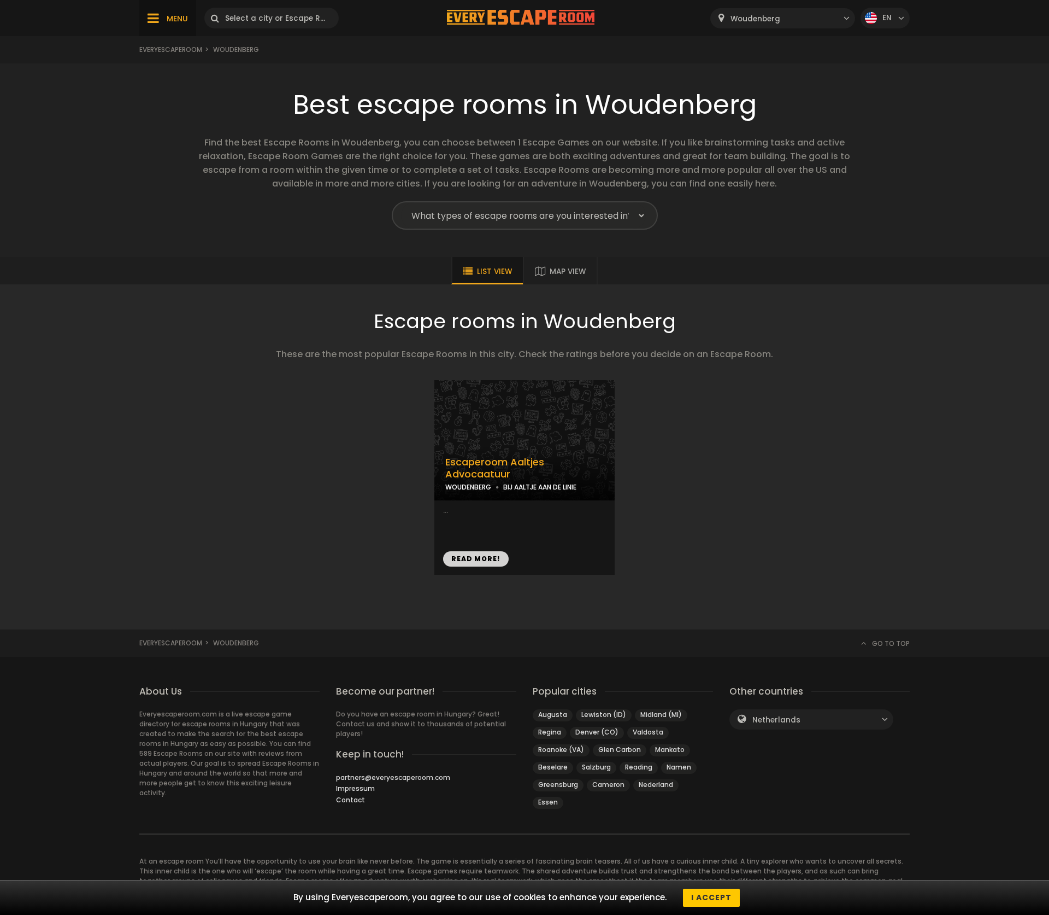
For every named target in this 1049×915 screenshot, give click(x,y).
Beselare (553, 767)
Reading (638, 767)
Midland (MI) (661, 714)
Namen (679, 767)
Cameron (608, 784)
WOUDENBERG (468, 487)
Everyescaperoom (170, 49)
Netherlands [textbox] (776, 720)
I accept (711, 897)
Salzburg (596, 767)
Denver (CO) (596, 732)
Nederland (656, 784)
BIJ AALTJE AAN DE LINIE (539, 487)
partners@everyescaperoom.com (393, 777)
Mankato (670, 749)
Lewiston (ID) (603, 714)
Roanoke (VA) (561, 749)
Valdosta (648, 732)
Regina (549, 732)
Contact (350, 800)
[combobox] (782, 18)
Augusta (552, 714)
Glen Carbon (619, 749)
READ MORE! (475, 558)
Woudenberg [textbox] (755, 19)
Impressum (355, 788)
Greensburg (558, 784)
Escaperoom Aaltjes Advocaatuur (494, 468)
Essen (548, 802)
